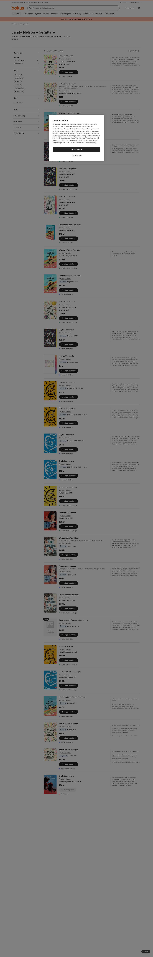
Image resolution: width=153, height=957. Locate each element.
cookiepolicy (91, 142)
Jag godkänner (76, 149)
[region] (76, 138)
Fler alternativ (77, 155)
